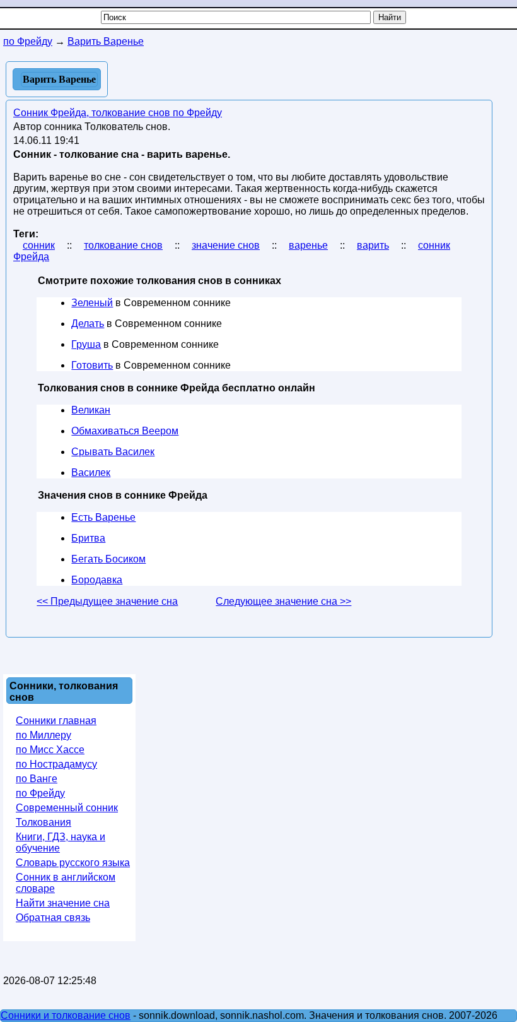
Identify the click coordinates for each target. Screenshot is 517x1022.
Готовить (92, 365)
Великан (90, 410)
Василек (90, 472)
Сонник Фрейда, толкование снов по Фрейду (117, 112)
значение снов (226, 245)
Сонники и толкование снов (66, 1015)
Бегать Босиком (108, 559)
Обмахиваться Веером (124, 430)
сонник (39, 245)
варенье (308, 245)
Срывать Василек (112, 451)
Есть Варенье (103, 517)
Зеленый (92, 302)
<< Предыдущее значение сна (107, 601)
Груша (86, 344)
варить (373, 245)
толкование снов (123, 245)
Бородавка (96, 579)
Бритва (88, 538)
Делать (87, 323)
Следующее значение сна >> (283, 601)
